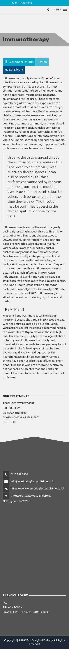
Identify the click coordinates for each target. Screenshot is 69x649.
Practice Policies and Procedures (25, 612)
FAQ (5, 603)
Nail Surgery (11, 408)
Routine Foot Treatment (18, 403)
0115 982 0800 (23, 3)
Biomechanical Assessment (20, 417)
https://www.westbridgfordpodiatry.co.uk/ (37, 488)
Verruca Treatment (16, 413)
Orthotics (9, 422)
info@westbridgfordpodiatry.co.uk (32, 481)
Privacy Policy (12, 607)
